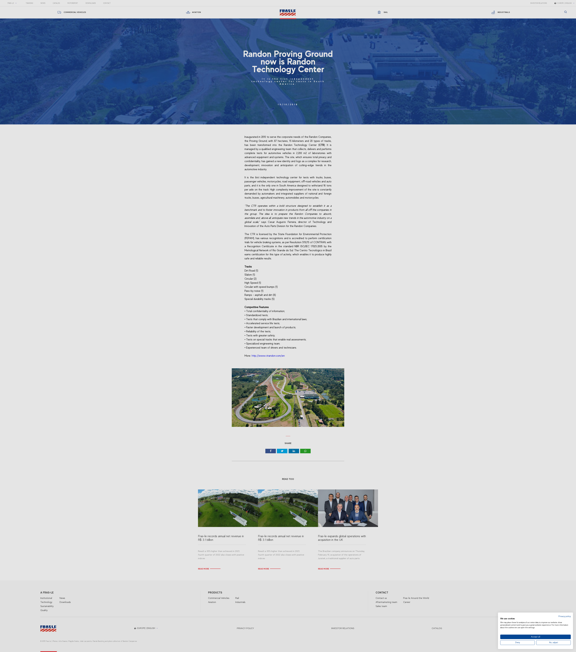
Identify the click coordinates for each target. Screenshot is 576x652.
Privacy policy (564, 616)
